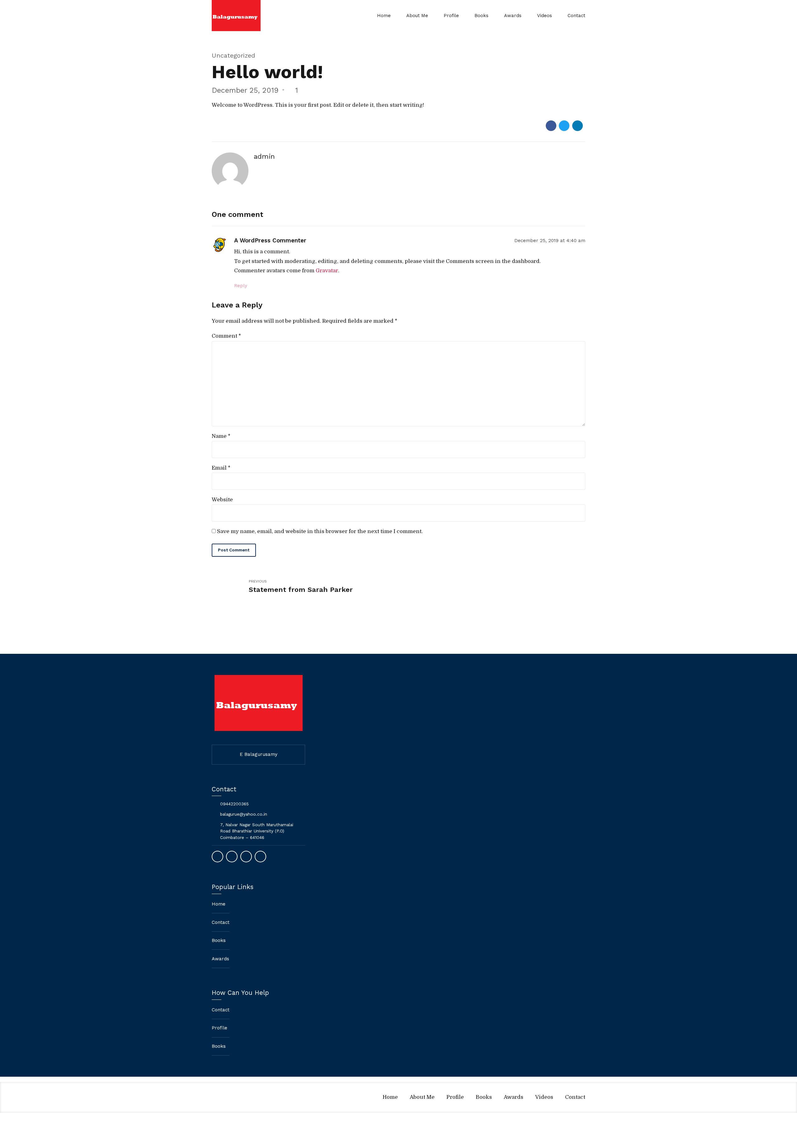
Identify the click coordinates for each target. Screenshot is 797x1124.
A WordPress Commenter (270, 240)
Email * (221, 468)
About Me (417, 15)
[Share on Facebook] (551, 125)
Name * (221, 436)
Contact (576, 15)
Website (222, 500)
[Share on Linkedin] (577, 125)
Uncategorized (233, 55)
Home (384, 15)
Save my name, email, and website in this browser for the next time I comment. (320, 531)
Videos (544, 15)
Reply (240, 285)
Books (481, 15)
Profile (451, 15)
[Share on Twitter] (564, 125)
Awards (512, 15)
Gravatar (327, 271)
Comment (226, 336)
